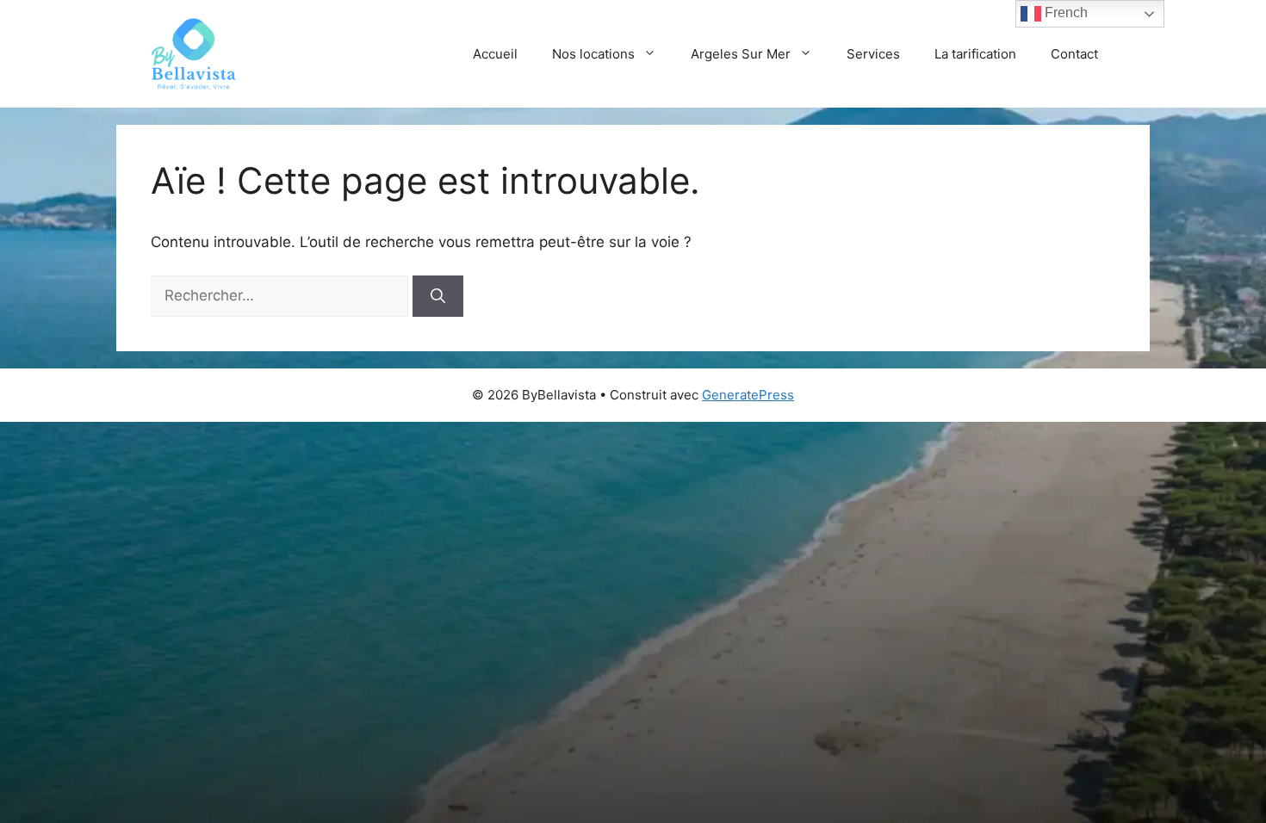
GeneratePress (748, 395)
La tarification (975, 54)
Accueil (495, 54)
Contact (1074, 54)
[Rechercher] (438, 296)
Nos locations (593, 54)
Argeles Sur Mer (741, 54)
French (1064, 12)
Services (873, 54)
